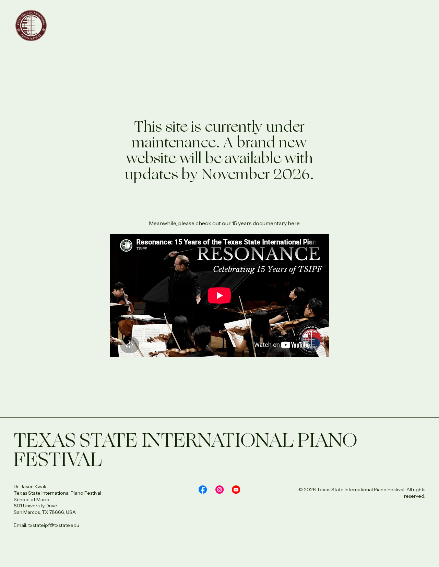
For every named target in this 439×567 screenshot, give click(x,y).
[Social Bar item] (203, 489)
